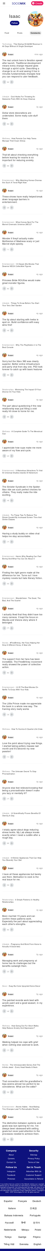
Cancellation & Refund (33, 1178)
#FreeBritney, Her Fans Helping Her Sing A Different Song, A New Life (21, 643)
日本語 (33, 1208)
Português (35, 1215)
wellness (6, 138)
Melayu (25, 1229)
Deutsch (36, 1201)
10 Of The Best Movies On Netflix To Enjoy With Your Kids (20, 688)
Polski (38, 1229)
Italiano (12, 1208)
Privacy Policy (34, 1158)
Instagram (11, 1171)
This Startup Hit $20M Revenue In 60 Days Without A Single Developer (22, 45)
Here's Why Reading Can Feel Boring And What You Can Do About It (21, 557)
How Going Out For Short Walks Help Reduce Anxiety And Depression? (20, 1026)
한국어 (36, 1222)
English (37, 1244)
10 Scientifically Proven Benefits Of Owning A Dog (21, 814)
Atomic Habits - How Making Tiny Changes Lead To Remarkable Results (21, 1107)
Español (8, 1201)
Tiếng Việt (9, 1244)
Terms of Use (33, 1162)
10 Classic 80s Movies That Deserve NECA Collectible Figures (20, 265)
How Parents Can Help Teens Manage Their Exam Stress (19, 139)
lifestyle (5, 96)
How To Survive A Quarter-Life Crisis (27, 729)
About (11, 1154)
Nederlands (10, 1229)
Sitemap (33, 1154)
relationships (8, 389)
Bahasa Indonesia (13, 1215)
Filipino (36, 1236)
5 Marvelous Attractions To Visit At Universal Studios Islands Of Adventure (22, 471)
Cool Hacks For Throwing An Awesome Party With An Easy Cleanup (18, 97)
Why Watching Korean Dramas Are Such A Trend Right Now (22, 181)
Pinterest (11, 1178)
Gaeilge (22, 1236)
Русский (9, 1222)
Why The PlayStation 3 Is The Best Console (21, 346)
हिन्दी (23, 1222)
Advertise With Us (33, 1171)
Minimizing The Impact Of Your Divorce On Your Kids (21, 390)
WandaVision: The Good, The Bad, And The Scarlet (21, 599)
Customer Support (33, 1175)
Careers (11, 1158)
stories (5, 642)
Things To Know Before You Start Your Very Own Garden (20, 304)
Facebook (11, 1175)
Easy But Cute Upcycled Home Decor (24, 986)
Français (22, 1201)
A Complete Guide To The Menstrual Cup (22, 432)
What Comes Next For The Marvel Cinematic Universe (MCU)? (20, 223)
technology (7, 44)
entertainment (8, 180)
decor (4, 986)
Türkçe (8, 1236)
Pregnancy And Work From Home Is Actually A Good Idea (21, 945)
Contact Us (11, 1162)
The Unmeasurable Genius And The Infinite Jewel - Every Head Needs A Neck (21, 1065)
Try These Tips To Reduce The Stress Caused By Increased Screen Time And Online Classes (22, 517)
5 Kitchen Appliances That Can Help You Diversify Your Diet (21, 858)
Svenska (24, 1244)
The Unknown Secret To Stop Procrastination (19, 772)
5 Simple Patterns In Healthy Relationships (20, 900)
